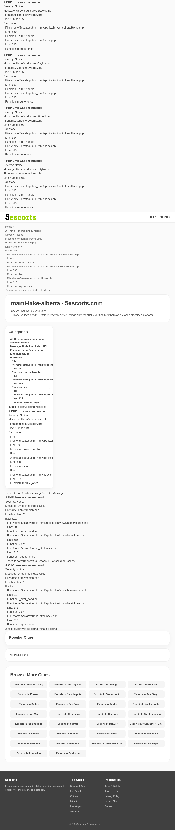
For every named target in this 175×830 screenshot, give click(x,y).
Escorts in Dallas (29, 704)
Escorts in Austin (107, 704)
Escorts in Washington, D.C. (146, 723)
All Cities (74, 811)
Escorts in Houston (146, 684)
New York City (77, 786)
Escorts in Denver (107, 723)
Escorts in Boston (28, 733)
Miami (73, 801)
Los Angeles (76, 791)
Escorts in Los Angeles (67, 684)
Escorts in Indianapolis (28, 723)
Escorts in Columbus (68, 714)
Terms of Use (112, 791)
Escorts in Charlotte (107, 714)
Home (8, 226)
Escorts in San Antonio (107, 694)
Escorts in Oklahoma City (107, 743)
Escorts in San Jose (67, 704)
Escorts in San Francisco (146, 714)
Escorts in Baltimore (68, 753)
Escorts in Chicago (107, 684)
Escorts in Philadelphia (67, 694)
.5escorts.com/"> (43, 260)
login (153, 216)
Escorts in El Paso (67, 733)
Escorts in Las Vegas (146, 743)
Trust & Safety (112, 786)
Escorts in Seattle (68, 723)
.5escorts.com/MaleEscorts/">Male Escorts (46, 597)
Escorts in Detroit (107, 733)
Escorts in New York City (29, 684)
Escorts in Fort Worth (28, 714)
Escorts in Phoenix (29, 694)
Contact (109, 806)
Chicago (74, 796)
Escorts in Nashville (146, 733)
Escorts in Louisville (29, 753)
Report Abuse (112, 801)
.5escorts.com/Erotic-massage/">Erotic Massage (34, 493)
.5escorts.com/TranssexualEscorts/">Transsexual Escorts (46, 529)
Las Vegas (76, 806)
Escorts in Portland (29, 743)
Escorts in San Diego (146, 694)
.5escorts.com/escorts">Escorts (27, 406)
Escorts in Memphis (67, 743)
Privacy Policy (112, 796)
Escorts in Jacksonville (146, 704)
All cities (165, 216)
